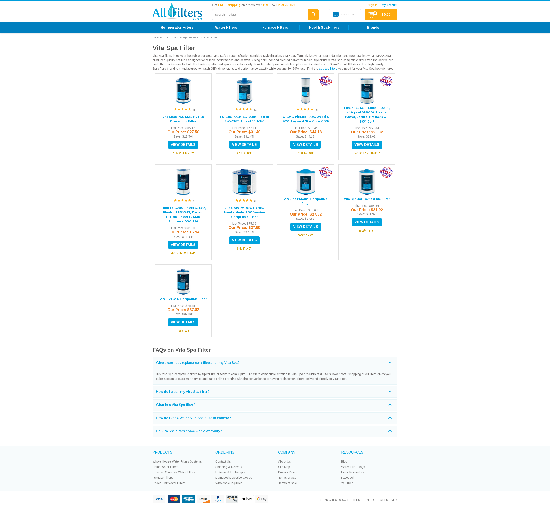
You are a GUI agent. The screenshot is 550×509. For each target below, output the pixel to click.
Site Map (284, 467)
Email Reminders (352, 472)
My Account (389, 5)
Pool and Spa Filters (184, 37)
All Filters (158, 37)
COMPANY (286, 452)
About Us (284, 461)
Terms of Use (287, 477)
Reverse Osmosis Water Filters (174, 472)
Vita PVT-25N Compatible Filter (183, 299)
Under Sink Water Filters (169, 483)
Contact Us (223, 461)
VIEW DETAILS (183, 144)
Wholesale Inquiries (229, 483)
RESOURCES (352, 452)
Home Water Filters (166, 467)
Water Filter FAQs (353, 467)
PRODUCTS (162, 452)
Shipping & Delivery (228, 467)
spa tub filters (328, 68)
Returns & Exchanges (230, 472)
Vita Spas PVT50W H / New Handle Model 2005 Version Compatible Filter (244, 212)
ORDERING (224, 452)
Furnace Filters (163, 477)
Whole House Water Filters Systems (177, 461)
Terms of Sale (287, 483)
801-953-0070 (285, 5)
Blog (344, 461)
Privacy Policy (287, 472)
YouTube (347, 483)
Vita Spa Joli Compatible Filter (367, 199)
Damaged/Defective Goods (233, 477)
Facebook (347, 477)
